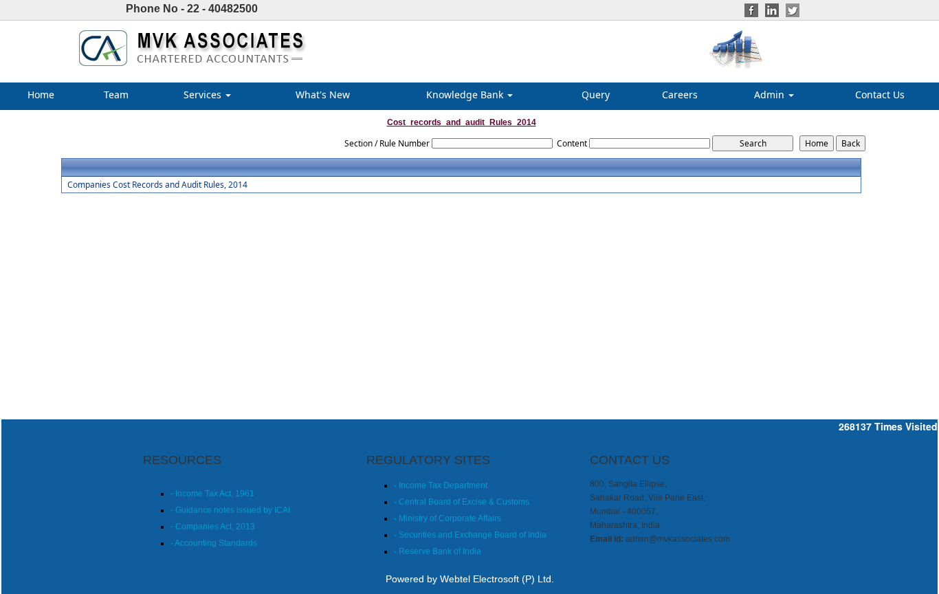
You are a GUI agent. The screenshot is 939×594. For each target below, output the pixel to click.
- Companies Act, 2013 (212, 526)
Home (40, 94)
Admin (770, 94)
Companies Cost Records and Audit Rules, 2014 (157, 184)
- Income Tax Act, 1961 (212, 493)
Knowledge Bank (466, 94)
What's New (323, 94)
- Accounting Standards (213, 543)
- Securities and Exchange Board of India (470, 535)
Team (116, 94)
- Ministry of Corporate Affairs (447, 518)
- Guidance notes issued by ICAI (230, 510)
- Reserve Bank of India (437, 551)
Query (596, 94)
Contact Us (880, 94)
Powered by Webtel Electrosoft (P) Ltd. (470, 578)
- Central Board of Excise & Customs (461, 502)
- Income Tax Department (440, 485)
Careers (680, 94)
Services (204, 94)
